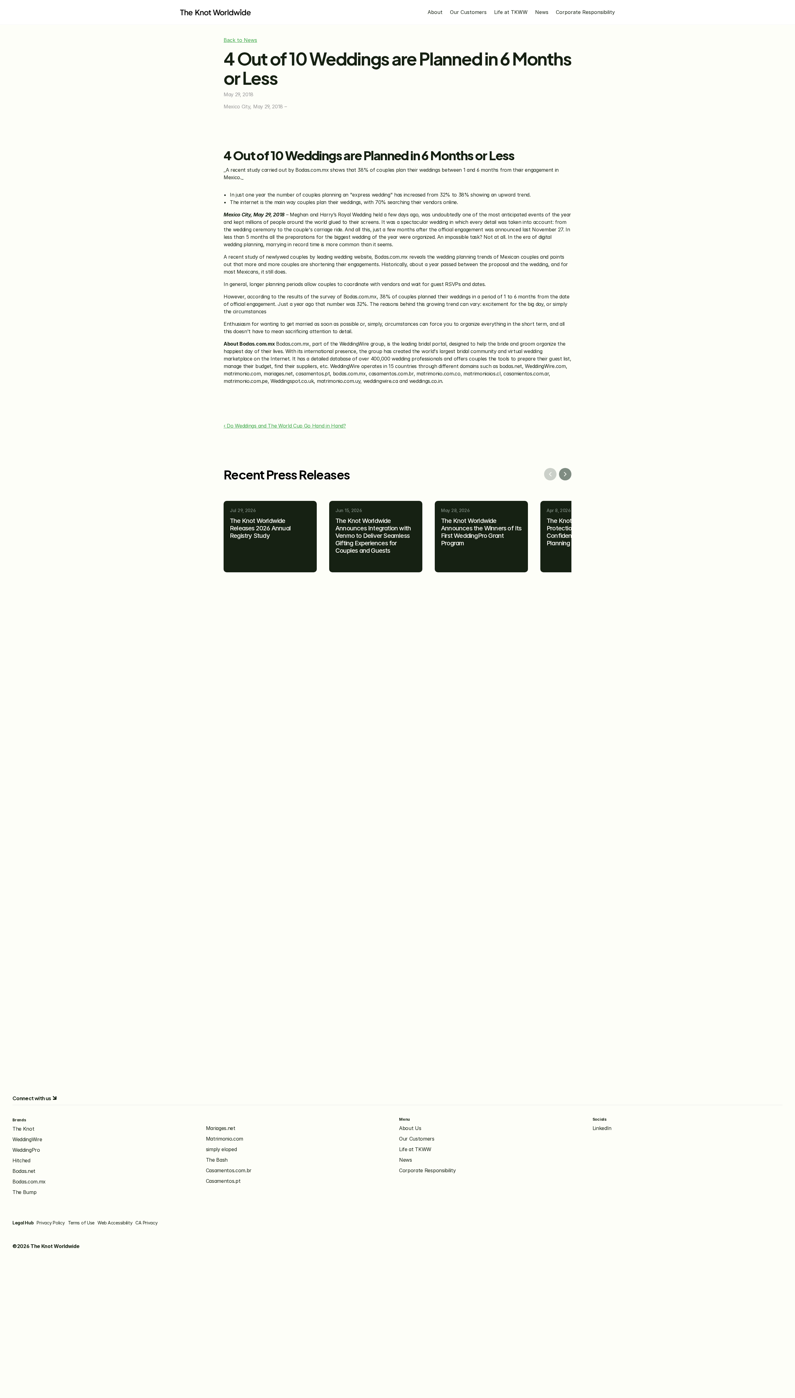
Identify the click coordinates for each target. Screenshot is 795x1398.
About (435, 12)
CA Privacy (146, 1222)
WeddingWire (27, 1139)
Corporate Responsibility (585, 12)
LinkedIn (602, 1128)
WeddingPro (26, 1150)
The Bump (24, 1192)
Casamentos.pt (223, 1181)
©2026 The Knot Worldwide (45, 1246)
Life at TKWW (511, 12)
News (541, 12)
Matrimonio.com (224, 1139)
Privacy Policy (51, 1222)
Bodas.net (23, 1171)
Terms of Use (81, 1222)
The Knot (23, 1129)
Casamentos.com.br (229, 1170)
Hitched (21, 1160)
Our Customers (468, 12)
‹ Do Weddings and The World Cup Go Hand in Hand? (285, 426)
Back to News (240, 40)
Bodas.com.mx (29, 1181)
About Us (410, 1128)
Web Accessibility (115, 1222)
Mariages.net (220, 1128)
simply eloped (221, 1149)
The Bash (217, 1160)
